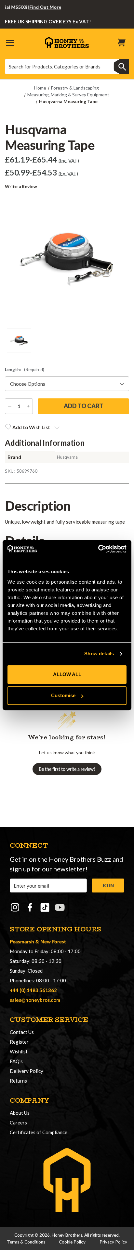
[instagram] (15, 907)
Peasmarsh (22, 941)
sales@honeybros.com (35, 1000)
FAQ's (16, 1061)
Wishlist (19, 1051)
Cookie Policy (72, 1241)
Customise (63, 695)
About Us (20, 1113)
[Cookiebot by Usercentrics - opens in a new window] (98, 549)
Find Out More (38, 7)
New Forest (53, 941)
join (108, 885)
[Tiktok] (45, 907)
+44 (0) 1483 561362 (33, 990)
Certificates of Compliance (38, 1132)
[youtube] (60, 907)
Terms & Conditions (26, 1241)
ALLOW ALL (67, 674)
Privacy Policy (113, 1241)
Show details (99, 653)
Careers (18, 1122)
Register (19, 1042)
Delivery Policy (26, 1071)
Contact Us (22, 1032)
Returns (18, 1081)
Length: (24, 369)
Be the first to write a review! (67, 769)
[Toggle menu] (10, 42)
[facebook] (30, 907)
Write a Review (21, 186)
